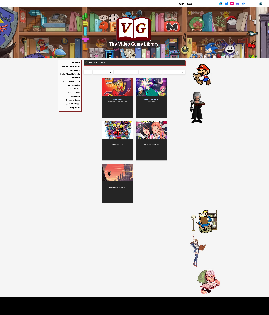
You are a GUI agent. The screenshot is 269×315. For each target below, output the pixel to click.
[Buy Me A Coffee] (220, 3)
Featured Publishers (123, 68)
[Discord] (237, 3)
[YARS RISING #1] (151, 87)
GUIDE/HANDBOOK (117, 99)
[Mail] (260, 3)
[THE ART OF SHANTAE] (117, 130)
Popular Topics (170, 68)
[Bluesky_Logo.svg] (226, 3)
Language (97, 68)
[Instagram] (232, 3)
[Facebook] (243, 3)
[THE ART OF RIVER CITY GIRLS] (151, 130)
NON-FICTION (117, 185)
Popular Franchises (148, 68)
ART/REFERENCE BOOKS (117, 142)
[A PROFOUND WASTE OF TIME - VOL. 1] (117, 172)
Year (86, 68)
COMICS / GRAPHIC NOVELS (151, 99)
